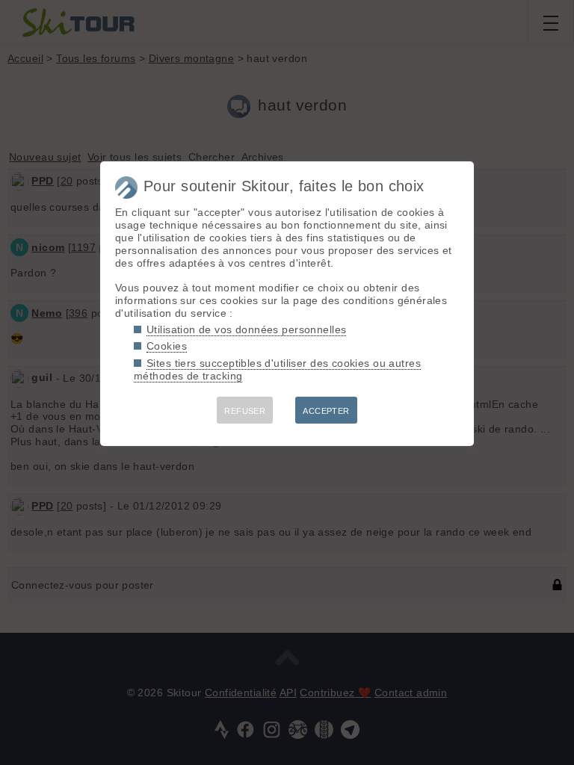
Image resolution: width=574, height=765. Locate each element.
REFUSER (244, 410)
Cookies (166, 346)
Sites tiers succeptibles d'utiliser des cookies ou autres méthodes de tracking (277, 369)
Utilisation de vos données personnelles (246, 329)
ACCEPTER (326, 410)
